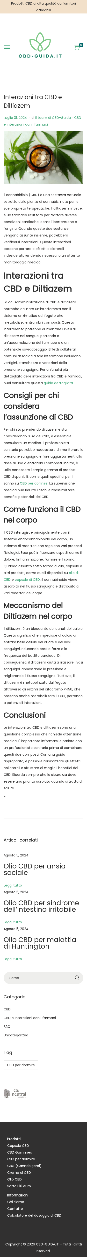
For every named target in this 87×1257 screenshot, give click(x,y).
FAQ (7, 1026)
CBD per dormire (34, 483)
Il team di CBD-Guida (53, 117)
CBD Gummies (19, 1152)
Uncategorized (16, 1035)
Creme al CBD (19, 1172)
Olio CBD (14, 1179)
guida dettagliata (58, 383)
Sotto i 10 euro (19, 1186)
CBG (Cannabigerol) (24, 1165)
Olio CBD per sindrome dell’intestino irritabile (41, 906)
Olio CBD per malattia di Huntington (40, 943)
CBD (7, 1009)
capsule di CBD (27, 579)
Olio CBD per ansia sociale (35, 869)
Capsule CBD (18, 1145)
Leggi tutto (13, 885)
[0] (77, 47)
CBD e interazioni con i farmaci (30, 1017)
